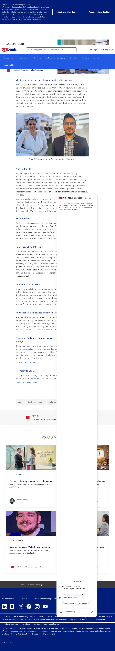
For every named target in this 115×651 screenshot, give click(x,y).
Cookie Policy (17, 17)
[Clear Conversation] (86, 198)
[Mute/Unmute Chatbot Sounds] (90, 198)
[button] (29, 49)
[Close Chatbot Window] (94, 198)
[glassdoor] (12, 606)
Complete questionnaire (26, 382)
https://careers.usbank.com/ (13, 9)
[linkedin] (4, 606)
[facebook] (29, 606)
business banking (30, 349)
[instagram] (37, 606)
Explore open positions (26, 362)
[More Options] (61, 612)
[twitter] (20, 606)
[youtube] (45, 606)
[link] (9, 50)
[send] (92, 612)
